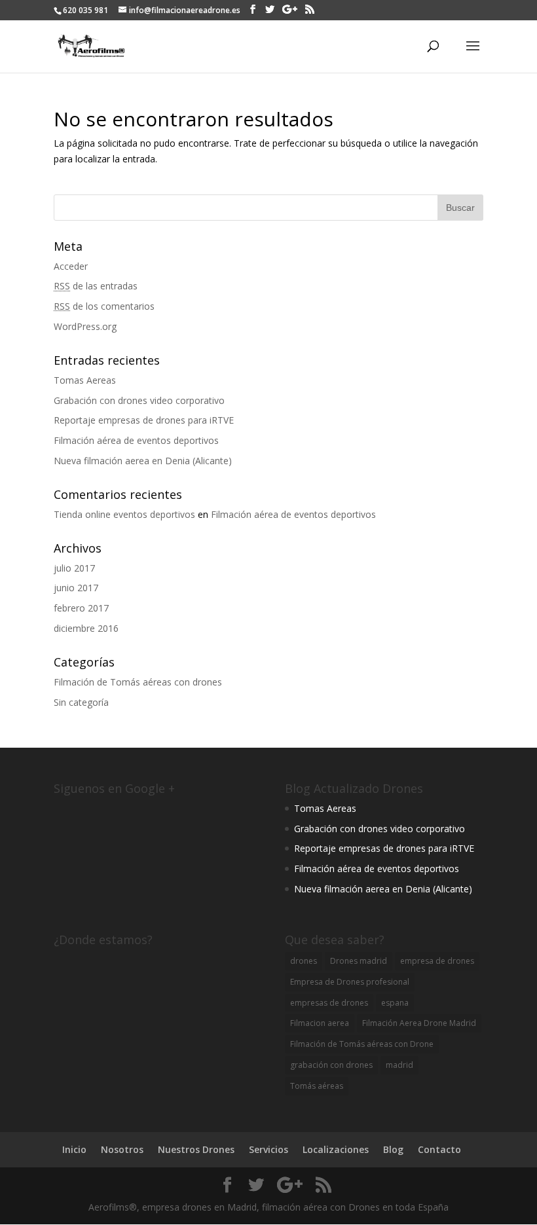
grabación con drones (331, 1064)
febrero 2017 (81, 608)
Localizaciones (336, 1149)
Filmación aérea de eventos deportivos (136, 440)
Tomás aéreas (316, 1085)
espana (395, 1002)
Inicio (74, 1149)
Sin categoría (81, 702)
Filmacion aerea (319, 1023)
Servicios (268, 1149)
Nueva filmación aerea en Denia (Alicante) (143, 460)
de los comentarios (104, 306)
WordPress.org (85, 326)
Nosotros (122, 1149)
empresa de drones (437, 960)
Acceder (71, 266)
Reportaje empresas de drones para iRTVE (144, 420)
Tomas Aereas (85, 380)
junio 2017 (76, 587)
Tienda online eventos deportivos (124, 514)
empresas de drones (329, 1002)
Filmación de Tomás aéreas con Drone (362, 1044)
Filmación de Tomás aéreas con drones (138, 682)
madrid (399, 1064)
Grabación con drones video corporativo (139, 400)
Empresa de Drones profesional (349, 981)
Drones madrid (358, 960)
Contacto (439, 1149)
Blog (393, 1149)
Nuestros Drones (196, 1149)
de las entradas (96, 286)
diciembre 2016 (86, 628)
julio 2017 (74, 568)
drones (303, 960)
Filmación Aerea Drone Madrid (419, 1023)
